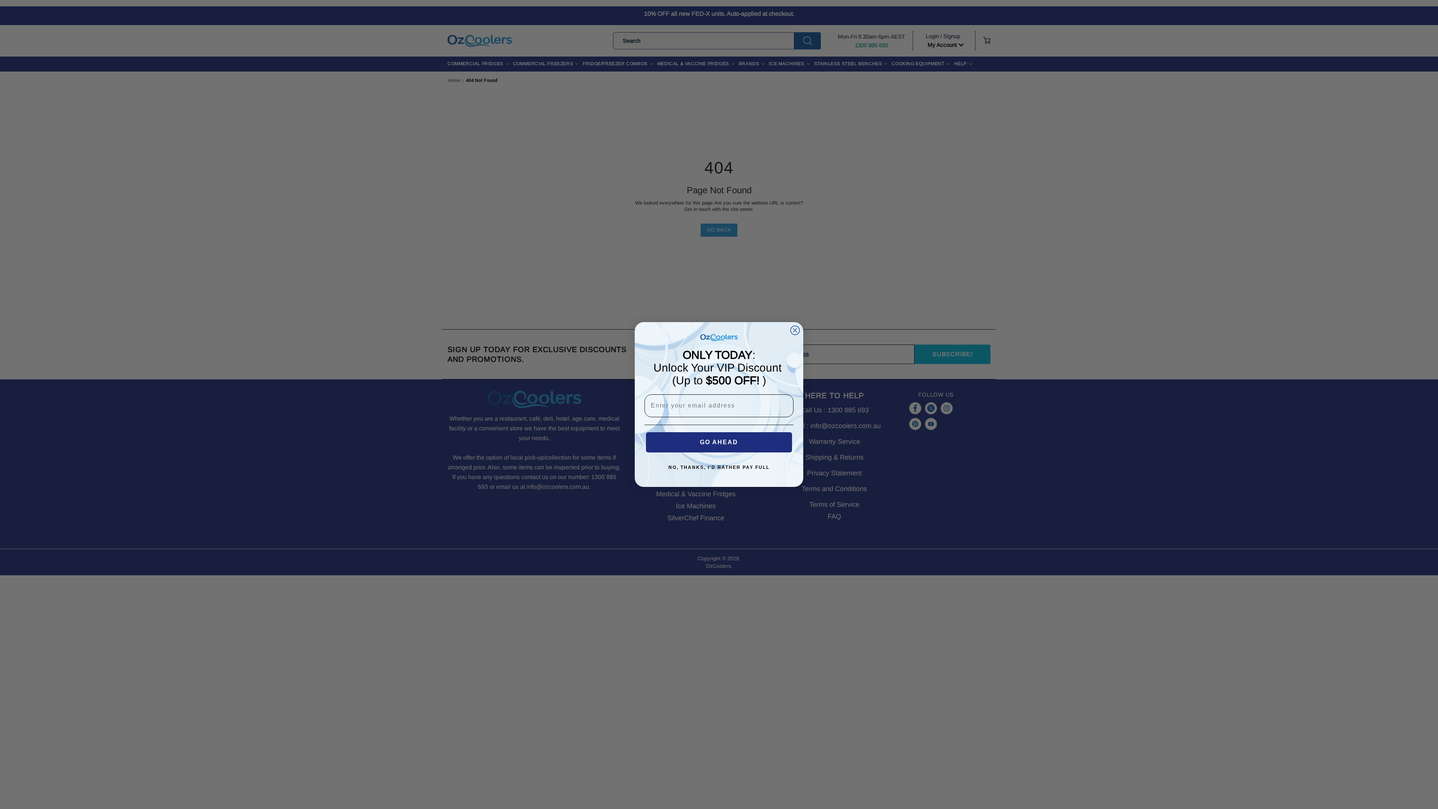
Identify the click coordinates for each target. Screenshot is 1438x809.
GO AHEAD (719, 442)
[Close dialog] (795, 330)
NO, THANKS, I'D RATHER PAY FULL (719, 467)
